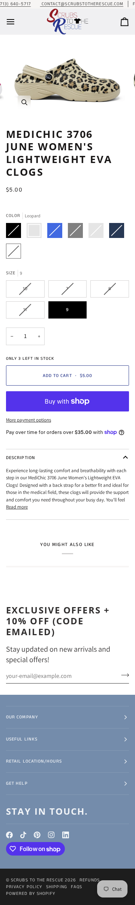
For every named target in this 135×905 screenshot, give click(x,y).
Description (20, 458)
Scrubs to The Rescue (37, 880)
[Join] (123, 675)
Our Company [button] (22, 717)
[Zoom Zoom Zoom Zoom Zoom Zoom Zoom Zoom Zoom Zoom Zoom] (67, 78)
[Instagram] (51, 835)
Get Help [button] (17, 783)
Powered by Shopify (31, 893)
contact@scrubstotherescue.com (81, 4)
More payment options (28, 420)
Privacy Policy (24, 887)
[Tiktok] (23, 835)
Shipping (56, 887)
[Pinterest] (37, 835)
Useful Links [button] (22, 739)
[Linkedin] (65, 835)
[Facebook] (9, 835)
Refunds (90, 880)
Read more (17, 507)
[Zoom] (24, 102)
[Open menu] (17, 22)
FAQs (76, 887)
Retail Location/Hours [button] (34, 761)
